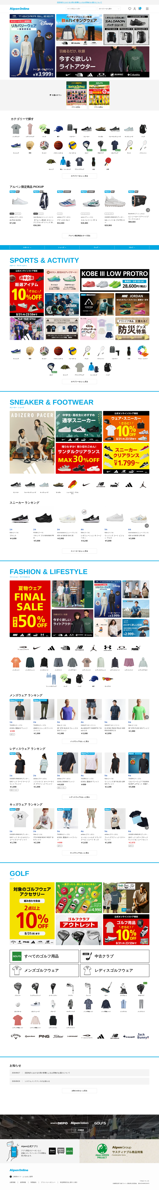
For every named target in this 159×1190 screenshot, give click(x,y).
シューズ (61, 247)
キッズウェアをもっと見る (79, 853)
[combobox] (81, 9)
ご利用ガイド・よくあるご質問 (22, 1176)
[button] (148, 210)
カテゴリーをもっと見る (79, 176)
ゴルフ (131, 247)
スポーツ (26, 247)
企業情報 (12, 1182)
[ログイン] (135, 9)
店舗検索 (81, 1130)
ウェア (96, 247)
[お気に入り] (130, 9)
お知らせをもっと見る (79, 1091)
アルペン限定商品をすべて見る (79, 236)
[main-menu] (147, 9)
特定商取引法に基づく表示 (68, 1182)
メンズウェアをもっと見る (79, 741)
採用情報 (23, 1182)
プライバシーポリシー (48, 1182)
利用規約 (33, 1182)
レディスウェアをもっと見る (79, 797)
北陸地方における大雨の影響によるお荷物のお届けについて (79, 2)
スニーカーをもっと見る (79, 551)
